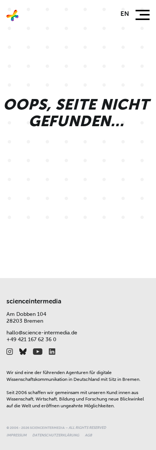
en (124, 13)
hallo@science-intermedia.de (41, 333)
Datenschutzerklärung (55, 435)
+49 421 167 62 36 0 (31, 339)
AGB (88, 435)
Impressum (16, 435)
